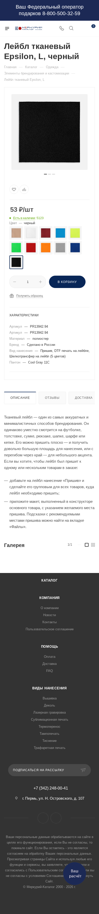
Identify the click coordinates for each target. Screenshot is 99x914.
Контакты (49, 622)
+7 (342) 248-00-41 (51, 788)
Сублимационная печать (49, 719)
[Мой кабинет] (80, 29)
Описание (20, 398)
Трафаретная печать (49, 748)
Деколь (49, 705)
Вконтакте (43, 818)
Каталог (49, 580)
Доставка (84, 398)
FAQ (49, 671)
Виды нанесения (49, 688)
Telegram (56, 818)
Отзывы (52, 398)
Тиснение (49, 741)
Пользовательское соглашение (50, 629)
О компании (50, 608)
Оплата (49, 657)
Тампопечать (49, 734)
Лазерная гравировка (49, 712)
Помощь (49, 646)
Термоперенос (49, 726)
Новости (49, 615)
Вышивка (50, 698)
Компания (49, 598)
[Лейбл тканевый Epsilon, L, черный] (49, 132)
